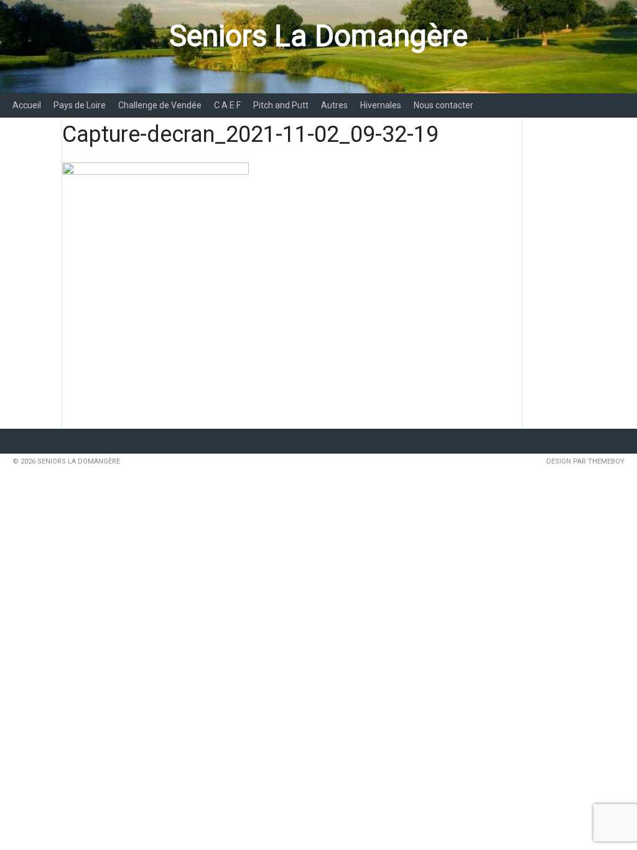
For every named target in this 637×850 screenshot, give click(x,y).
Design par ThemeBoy (585, 461)
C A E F (227, 105)
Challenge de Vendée (160, 105)
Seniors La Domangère (318, 36)
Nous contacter (443, 105)
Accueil (26, 105)
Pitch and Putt (281, 105)
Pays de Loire (79, 105)
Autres (334, 105)
